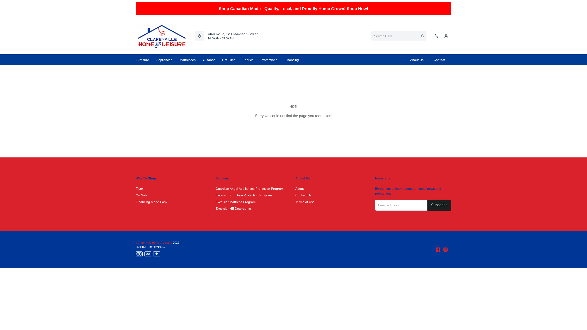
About (299, 188)
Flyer (139, 188)
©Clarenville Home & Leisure (154, 242)
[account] (446, 36)
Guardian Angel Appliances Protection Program (250, 188)
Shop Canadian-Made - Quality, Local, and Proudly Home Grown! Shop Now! (293, 8)
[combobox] (398, 36)
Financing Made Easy (151, 202)
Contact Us (303, 195)
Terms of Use (305, 202)
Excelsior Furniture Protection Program (244, 195)
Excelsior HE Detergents (233, 208)
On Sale (141, 195)
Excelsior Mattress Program (236, 202)
